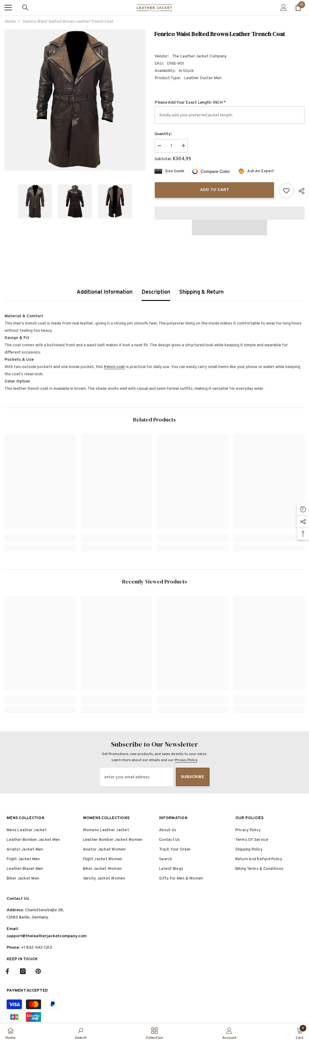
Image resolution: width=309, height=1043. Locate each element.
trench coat (114, 367)
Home (10, 21)
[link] (40, 538)
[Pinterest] (38, 971)
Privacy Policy (186, 760)
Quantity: (163, 134)
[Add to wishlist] (286, 190)
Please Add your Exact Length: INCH (190, 102)
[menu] (8, 7)
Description (156, 292)
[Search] (25, 7)
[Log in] (283, 7)
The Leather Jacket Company (199, 56)
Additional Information (104, 292)
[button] (229, 227)
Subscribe (192, 777)
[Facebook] (7, 971)
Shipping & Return (201, 292)
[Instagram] (22, 971)
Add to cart (214, 189)
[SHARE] (299, 191)
